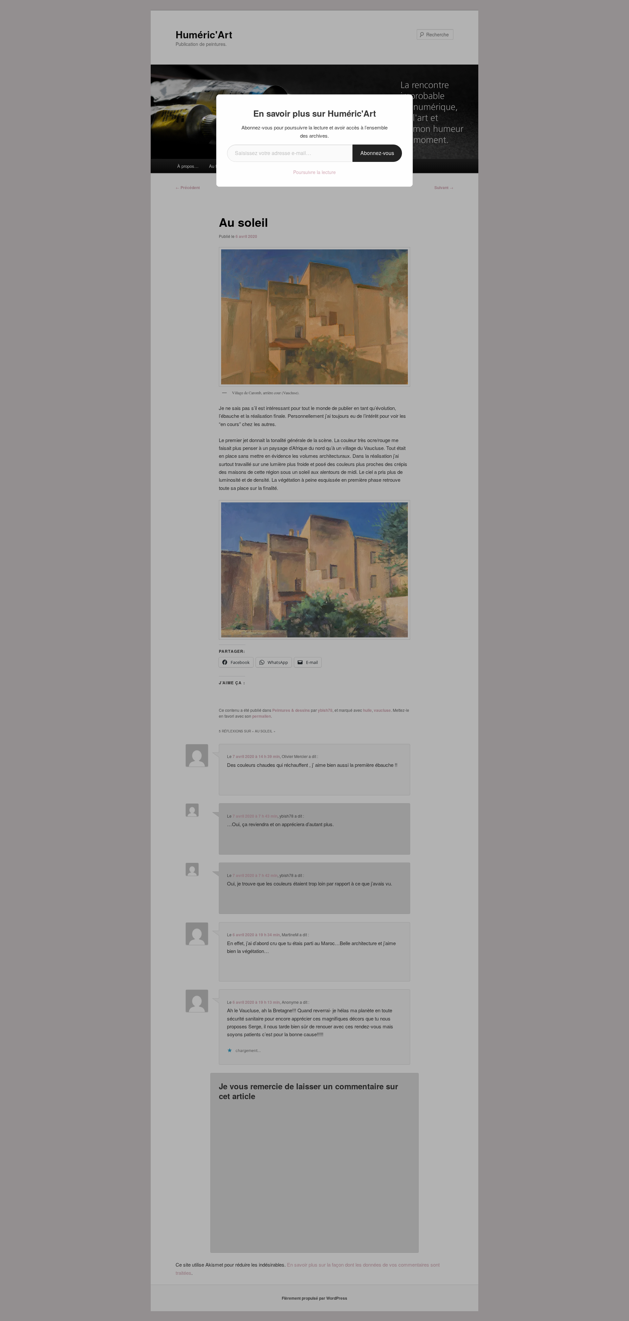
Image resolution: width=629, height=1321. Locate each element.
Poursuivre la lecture (314, 172)
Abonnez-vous (377, 153)
